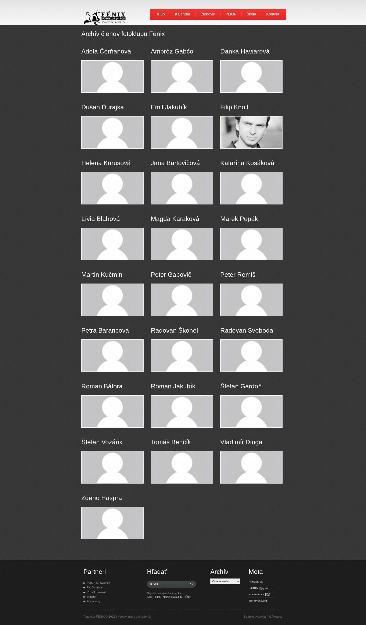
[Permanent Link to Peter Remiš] (251, 300)
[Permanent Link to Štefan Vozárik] (112, 467)
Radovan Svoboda (246, 330)
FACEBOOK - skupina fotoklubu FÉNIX (169, 597)
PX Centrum (94, 587)
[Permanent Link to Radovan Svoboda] (251, 355)
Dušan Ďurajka (102, 107)
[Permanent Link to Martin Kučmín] (112, 300)
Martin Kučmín (101, 274)
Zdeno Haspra (101, 497)
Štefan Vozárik (101, 442)
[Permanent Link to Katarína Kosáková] (251, 188)
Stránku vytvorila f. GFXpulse (263, 616)
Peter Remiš (237, 274)
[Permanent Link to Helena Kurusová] (112, 188)
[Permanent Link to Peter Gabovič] (182, 300)
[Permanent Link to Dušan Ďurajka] (112, 132)
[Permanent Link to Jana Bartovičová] (182, 188)
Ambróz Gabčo (172, 51)
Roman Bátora (102, 386)
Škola (251, 14)
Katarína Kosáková (247, 162)
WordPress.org (258, 600)
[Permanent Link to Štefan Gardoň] (251, 411)
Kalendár (182, 14)
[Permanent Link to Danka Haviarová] (251, 76)
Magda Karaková (175, 218)
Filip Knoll (234, 107)
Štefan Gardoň (241, 386)
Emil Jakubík (169, 107)
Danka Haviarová (245, 51)
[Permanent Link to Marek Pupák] (251, 244)
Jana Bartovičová (175, 162)
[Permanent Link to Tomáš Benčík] (182, 467)
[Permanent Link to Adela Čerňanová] (112, 76)
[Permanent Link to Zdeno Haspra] (112, 523)
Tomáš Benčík (171, 442)
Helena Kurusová (106, 162)
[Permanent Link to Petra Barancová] (112, 355)
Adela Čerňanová (106, 51)
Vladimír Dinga (241, 442)
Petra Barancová (105, 330)
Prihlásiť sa (256, 581)
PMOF (230, 14)
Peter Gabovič (171, 274)
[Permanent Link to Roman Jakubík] (182, 411)
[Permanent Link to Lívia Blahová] (112, 244)
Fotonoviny (93, 601)
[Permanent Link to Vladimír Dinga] (251, 467)
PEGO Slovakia (96, 592)
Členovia (207, 14)
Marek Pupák (239, 218)
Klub (161, 14)
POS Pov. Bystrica (98, 582)
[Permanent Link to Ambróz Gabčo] (182, 76)
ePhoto (91, 596)
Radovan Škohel (174, 330)
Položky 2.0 (258, 588)
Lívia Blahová (100, 218)
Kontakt (272, 14)
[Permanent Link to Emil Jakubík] (182, 132)
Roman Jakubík (173, 386)
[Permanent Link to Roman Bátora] (112, 411)
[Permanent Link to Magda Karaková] (182, 244)
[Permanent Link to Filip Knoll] (251, 132)
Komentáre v (259, 594)
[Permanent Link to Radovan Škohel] (182, 355)
